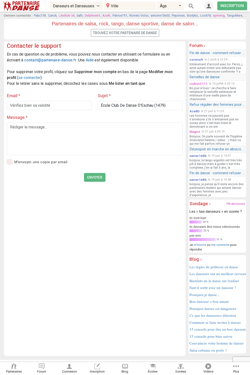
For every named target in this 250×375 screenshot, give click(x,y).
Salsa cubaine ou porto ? (208, 350)
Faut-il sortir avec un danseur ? (212, 287)
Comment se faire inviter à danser (215, 322)
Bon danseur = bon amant (209, 301)
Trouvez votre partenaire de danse (125, 33)
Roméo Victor (138, 15)
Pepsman (178, 15)
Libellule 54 (66, 15)
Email (13, 95)
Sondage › (200, 203)
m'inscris (200, 245)
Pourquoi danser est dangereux (213, 308)
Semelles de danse (204, 77)
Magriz (194, 132)
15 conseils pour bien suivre (210, 336)
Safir (80, 15)
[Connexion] (208, 5)
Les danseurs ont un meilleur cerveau (217, 273)
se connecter (29, 77)
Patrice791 (120, 15)
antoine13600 (160, 15)
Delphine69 (92, 15)
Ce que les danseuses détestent (212, 315)
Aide (90, 60)
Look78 (205, 15)
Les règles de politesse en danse (213, 266)
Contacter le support (34, 45)
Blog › (195, 259)
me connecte (220, 245)
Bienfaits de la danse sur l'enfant (214, 280)
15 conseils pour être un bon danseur (217, 329)
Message (17, 117)
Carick (52, 15)
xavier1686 (198, 156)
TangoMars (234, 15)
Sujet (104, 95)
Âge (163, 6)
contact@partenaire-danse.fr (50, 60)
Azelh (106, 15)
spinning (219, 15)
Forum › (197, 45)
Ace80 (194, 111)
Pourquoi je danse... (204, 294)
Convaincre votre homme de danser (216, 343)
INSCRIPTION (232, 5)
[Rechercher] (191, 6)
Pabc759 (40, 15)
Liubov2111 (198, 84)
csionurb (196, 59)
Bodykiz (192, 15)
